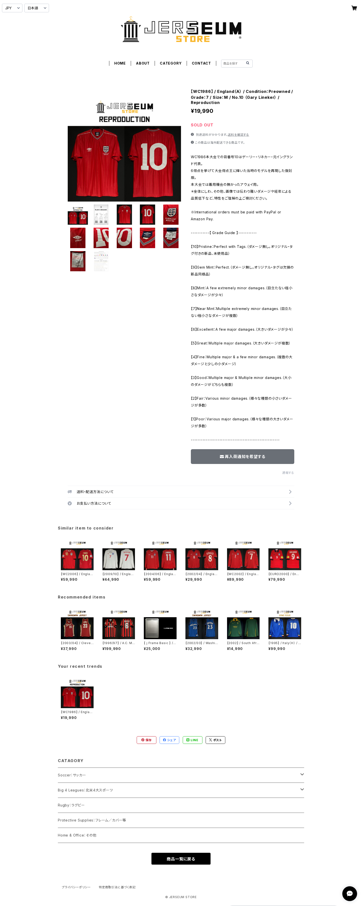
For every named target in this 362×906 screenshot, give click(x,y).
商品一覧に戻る (181, 858)
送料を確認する (238, 135)
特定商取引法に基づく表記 (117, 887)
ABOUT (143, 63)
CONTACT (201, 63)
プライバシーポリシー (76, 887)
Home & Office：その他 (77, 835)
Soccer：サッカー (72, 775)
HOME (120, 63)
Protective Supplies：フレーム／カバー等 (92, 820)
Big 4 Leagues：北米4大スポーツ (85, 790)
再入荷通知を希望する (245, 456)
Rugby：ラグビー (71, 805)
